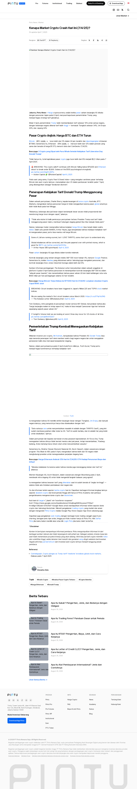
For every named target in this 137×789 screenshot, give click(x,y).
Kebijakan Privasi (25, 756)
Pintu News (33, 22)
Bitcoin (32, 141)
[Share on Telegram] (102, 40)
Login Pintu (68, 521)
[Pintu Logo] (16, 3)
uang (81, 539)
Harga (50, 113)
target (41, 501)
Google (97, 258)
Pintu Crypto (50, 511)
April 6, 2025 (67, 175)
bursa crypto (83, 201)
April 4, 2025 (64, 248)
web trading (56, 516)
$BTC (41, 245)
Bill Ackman (57, 336)
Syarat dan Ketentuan (14, 756)
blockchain (68, 495)
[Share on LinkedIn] (97, 40)
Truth (72, 416)
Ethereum (102, 167)
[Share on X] (89, 40)
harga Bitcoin (77, 227)
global (97, 204)
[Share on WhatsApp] (106, 40)
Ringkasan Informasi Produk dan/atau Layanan (82, 756)
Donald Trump (95, 336)
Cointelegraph (36, 554)
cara (45, 429)
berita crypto (59, 490)
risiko (105, 537)
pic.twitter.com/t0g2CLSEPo (42, 172)
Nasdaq (50, 260)
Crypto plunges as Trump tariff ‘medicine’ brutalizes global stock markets (72, 554)
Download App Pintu (16, 720)
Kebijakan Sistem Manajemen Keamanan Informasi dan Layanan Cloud (50, 756)
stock (99, 289)
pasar (78, 113)
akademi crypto (42, 493)
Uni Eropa (94, 421)
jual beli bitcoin (48, 542)
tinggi (66, 126)
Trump (53, 123)
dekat (31, 230)
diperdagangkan (92, 141)
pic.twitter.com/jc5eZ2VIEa (55, 245)
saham (36, 253)
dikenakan (67, 483)
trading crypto (78, 508)
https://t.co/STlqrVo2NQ (95, 296)
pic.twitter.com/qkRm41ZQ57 (42, 317)
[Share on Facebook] (93, 40)
